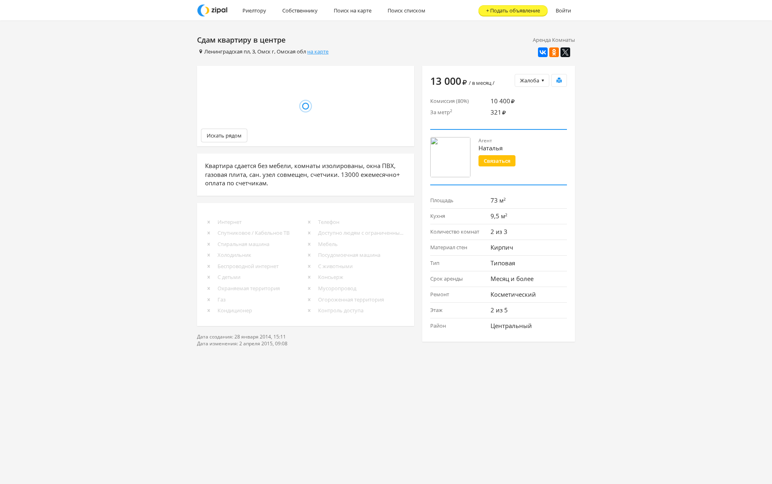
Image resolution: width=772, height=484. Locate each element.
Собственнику (300, 10)
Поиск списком (406, 10)
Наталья (490, 148)
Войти (563, 10)
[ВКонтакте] (543, 52)
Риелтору (254, 10)
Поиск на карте (353, 10)
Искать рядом (224, 135)
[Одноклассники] (554, 52)
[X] (565, 52)
